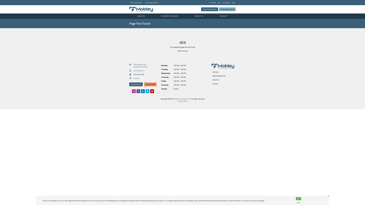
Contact (224, 16)
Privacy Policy (182, 101)
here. (263, 201)
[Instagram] (134, 91)
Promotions (226, 3)
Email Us (136, 78)
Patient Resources (169, 16)
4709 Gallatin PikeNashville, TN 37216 (140, 66)
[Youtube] (152, 91)
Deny (298, 202)
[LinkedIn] (143, 91)
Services (141, 16)
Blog (233, 3)
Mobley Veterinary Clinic (182, 99)
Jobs (219, 3)
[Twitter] (147, 91)
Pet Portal (212, 3)
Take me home (182, 51)
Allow (298, 199)
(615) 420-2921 (138, 71)
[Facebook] (138, 91)
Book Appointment (227, 9)
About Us (199, 16)
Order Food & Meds (210, 9)
